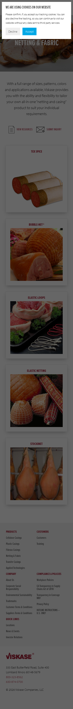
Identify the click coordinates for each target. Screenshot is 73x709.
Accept (29, 31)
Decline (12, 31)
